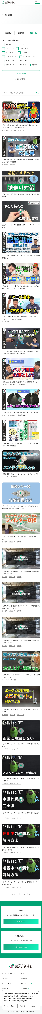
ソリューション (7, 973)
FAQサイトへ (21, 921)
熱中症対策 (21, 130)
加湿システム (24, 61)
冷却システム (10, 61)
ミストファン (5, 130)
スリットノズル (11, 52)
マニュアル (20, 44)
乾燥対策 (12, 165)
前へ (13, 894)
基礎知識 (21, 33)
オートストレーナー (29, 57)
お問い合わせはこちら (21, 947)
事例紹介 (8, 33)
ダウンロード (6, 983)
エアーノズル (26, 52)
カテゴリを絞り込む (21, 73)
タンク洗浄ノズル (11, 57)
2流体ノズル (24, 48)
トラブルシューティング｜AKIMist (11, 749)
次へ (28, 894)
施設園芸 (23, 65)
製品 (22, 973)
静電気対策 (5, 165)
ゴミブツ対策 (5, 322)
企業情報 (24, 988)
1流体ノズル (10, 48)
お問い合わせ (25, 983)
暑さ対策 (13, 130)
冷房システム (10, 65)
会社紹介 (9, 44)
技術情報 (24, 978)
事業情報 (5, 988)
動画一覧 (33, 33)
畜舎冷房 (34, 65)
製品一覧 (5, 978)
